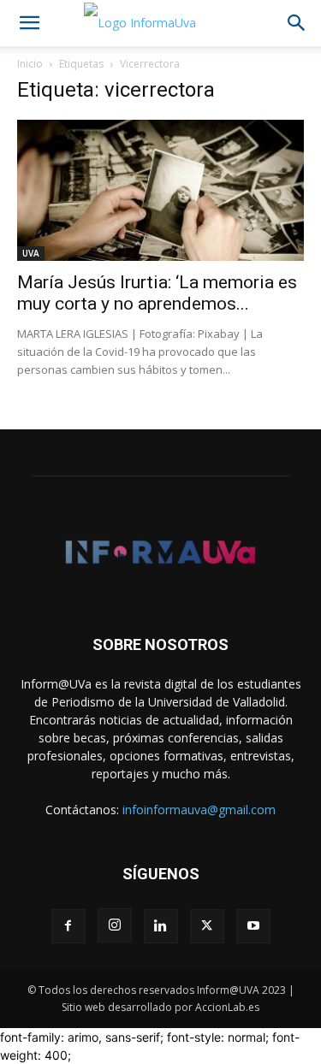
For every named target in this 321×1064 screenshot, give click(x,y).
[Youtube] (253, 926)
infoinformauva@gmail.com (199, 809)
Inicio (30, 63)
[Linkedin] (161, 926)
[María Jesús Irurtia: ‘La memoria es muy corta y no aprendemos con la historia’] (160, 190)
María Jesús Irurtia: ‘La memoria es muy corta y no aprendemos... (157, 293)
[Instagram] (115, 925)
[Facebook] (68, 926)
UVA (30, 253)
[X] (207, 926)
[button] (29, 23)
